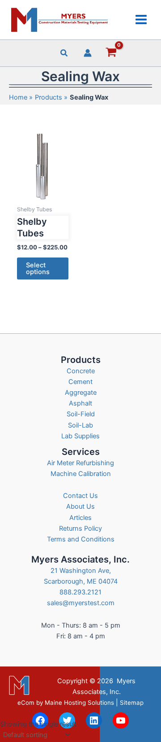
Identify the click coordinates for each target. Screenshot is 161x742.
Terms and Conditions (80, 539)
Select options (38, 268)
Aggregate (81, 392)
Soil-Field (81, 414)
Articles (80, 518)
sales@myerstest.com (80, 603)
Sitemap (132, 702)
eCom (25, 702)
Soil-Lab (80, 425)
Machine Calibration (81, 474)
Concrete (81, 371)
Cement (80, 382)
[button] (64, 54)
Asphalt (80, 403)
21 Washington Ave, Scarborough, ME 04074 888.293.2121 (81, 581)
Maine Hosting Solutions (79, 702)
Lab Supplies (80, 436)
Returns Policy (80, 528)
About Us (80, 506)
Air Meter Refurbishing (80, 463)
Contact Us (80, 496)
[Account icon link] (88, 53)
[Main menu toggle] (141, 20)
